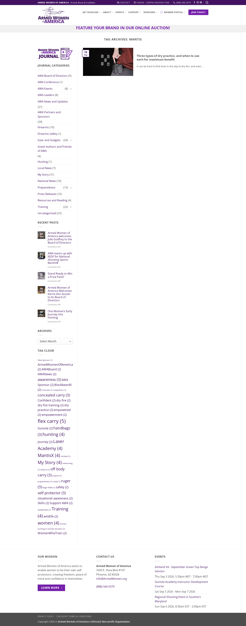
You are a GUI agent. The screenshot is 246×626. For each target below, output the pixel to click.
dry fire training (51, 405)
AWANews (47, 374)
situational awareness (55, 498)
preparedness (45, 481)
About (107, 12)
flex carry (52, 421)
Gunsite (45, 428)
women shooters (56, 529)
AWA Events (45, 88)
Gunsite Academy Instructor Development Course (181, 584)
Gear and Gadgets (49, 140)
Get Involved (90, 12)
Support (133, 12)
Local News (45, 168)
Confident (47, 400)
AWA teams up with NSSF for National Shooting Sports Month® (60, 258)
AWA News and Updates (53, 101)
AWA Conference (48, 82)
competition (59, 390)
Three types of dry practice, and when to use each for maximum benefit (168, 57)
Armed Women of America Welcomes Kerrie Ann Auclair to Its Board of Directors (60, 294)
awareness (49, 379)
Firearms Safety (47, 133)
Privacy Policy (46, 616)
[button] (207, 2)
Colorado (47, 390)
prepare (57, 475)
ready (56, 481)
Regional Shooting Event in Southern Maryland (178, 599)
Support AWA (61, 503)
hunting (54, 434)
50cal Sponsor (45, 360)
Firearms (43, 127)
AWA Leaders (46, 95)
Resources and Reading (52, 200)
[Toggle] (71, 89)
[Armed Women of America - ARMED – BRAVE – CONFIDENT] (53, 15)
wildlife (51, 516)
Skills (43, 503)
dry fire (63, 400)
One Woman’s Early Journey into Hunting (60, 314)
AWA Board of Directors (53, 75)
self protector (52, 492)
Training (43, 206)
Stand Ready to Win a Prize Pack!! (60, 275)
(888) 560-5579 (105, 586)
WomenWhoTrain (52, 533)
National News (47, 181)
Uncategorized (47, 213)
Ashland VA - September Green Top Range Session (181, 569)
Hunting (43, 161)
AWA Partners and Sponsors (49, 114)
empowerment (54, 415)
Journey (45, 442)
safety (62, 487)
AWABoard (51, 369)
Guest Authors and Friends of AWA (55, 149)
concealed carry (54, 394)
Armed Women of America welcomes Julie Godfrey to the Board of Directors (60, 237)
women (48, 523)
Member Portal (173, 12)
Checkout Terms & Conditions (74, 616)
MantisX (49, 455)
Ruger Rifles (49, 487)
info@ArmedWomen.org (111, 579)
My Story (43, 174)
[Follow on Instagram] (198, 2)
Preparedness (46, 187)
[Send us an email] (201, 2)
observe (45, 469)
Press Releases (47, 194)
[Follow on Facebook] (194, 2)
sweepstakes (44, 509)
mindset (65, 456)
